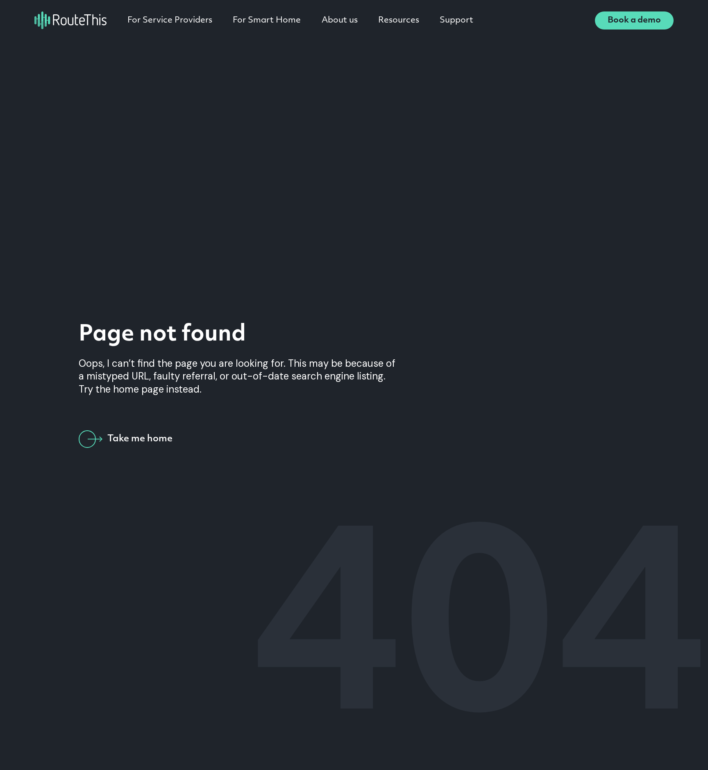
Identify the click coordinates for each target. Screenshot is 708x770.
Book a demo (634, 20)
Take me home (139, 439)
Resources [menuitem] (398, 20)
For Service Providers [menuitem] (169, 20)
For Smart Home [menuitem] (267, 20)
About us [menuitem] (340, 20)
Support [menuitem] (456, 20)
